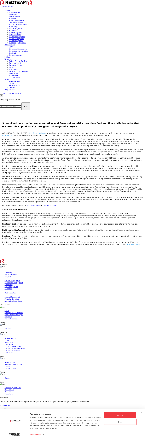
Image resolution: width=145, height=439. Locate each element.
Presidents (12, 53)
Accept (120, 415)
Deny (120, 422)
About (7, 79)
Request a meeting (7, 6)
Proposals (12, 18)
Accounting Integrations (17, 43)
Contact (12, 87)
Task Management (15, 28)
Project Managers (15, 55)
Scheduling (13, 26)
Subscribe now (5, 405)
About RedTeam (15, 81)
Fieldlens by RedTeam (13, 388)
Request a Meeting (15, 63)
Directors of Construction (18, 49)
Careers (11, 83)
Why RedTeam (10, 90)
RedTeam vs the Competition (19, 71)
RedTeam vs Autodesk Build (15, 348)
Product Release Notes (13, 346)
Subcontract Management (18, 24)
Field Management (15, 33)
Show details (35, 434)
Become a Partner (15, 65)
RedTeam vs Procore (12, 350)
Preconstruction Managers (18, 51)
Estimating (13, 14)
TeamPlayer (9, 394)
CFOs (11, 47)
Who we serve (10, 45)
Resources (8, 59)
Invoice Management (16, 39)
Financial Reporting (16, 41)
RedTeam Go (9, 390)
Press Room (13, 75)
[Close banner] (141, 413)
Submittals (13, 31)
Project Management (16, 20)
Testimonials (13, 69)
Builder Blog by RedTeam (18, 61)
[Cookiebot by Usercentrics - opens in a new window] (15, 434)
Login (4, 93)
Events (11, 67)
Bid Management (15, 16)
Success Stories (14, 77)
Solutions (8, 10)
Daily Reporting (15, 35)
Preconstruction (14, 12)
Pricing (7, 57)
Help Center (13, 73)
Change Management (16, 22)
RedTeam (8, 329)
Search (25, 106)
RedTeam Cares (15, 85)
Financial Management (17, 37)
